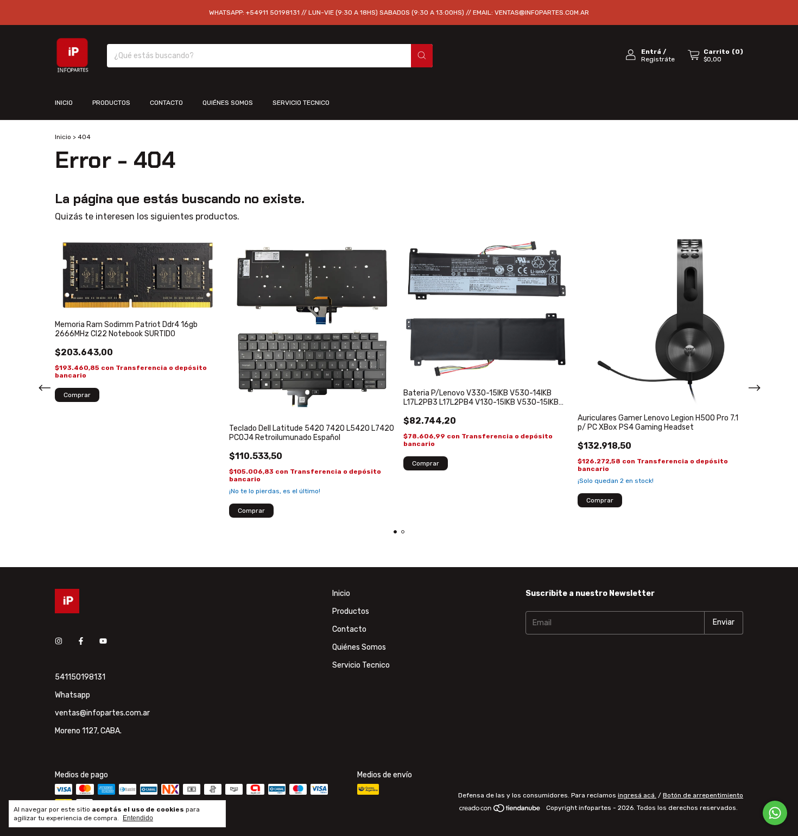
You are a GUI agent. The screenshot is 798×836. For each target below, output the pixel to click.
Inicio (64, 102)
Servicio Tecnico (301, 102)
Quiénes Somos (227, 102)
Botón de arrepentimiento (703, 795)
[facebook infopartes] (81, 641)
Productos (111, 102)
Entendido (138, 818)
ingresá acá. (637, 795)
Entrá (651, 51)
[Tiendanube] (500, 810)
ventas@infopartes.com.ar (102, 713)
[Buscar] (422, 55)
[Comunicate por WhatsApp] (775, 813)
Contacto (166, 102)
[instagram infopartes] (58, 641)
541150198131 (80, 677)
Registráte (658, 59)
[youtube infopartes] (103, 641)
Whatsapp (72, 695)
